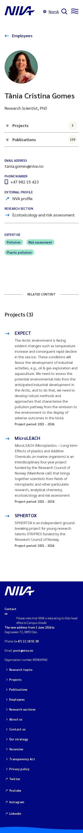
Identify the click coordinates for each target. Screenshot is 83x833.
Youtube (15, 790)
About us (15, 719)
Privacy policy (19, 769)
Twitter (15, 779)
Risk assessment (40, 242)
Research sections (22, 709)
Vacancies (16, 749)
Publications (43, 139)
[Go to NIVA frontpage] (23, 11)
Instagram (16, 802)
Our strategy (18, 739)
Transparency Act (22, 759)
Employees (22, 35)
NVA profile (22, 198)
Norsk (54, 11)
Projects (43, 125)
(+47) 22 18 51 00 (26, 641)
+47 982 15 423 (24, 181)
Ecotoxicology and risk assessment (43, 214)
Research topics (21, 670)
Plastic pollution (19, 252)
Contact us (17, 729)
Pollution (14, 242)
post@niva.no (23, 650)
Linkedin (15, 813)
